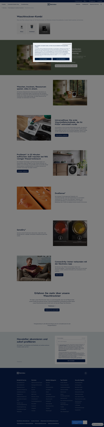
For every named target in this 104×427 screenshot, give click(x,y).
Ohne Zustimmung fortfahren (66, 44)
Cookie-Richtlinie (59, 54)
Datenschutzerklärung (38, 55)
